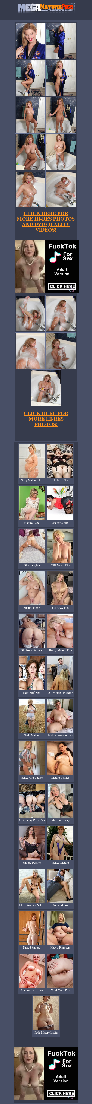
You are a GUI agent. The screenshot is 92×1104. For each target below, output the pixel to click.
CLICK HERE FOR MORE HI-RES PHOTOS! (46, 418)
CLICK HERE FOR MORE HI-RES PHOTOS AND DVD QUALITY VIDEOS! (46, 221)
